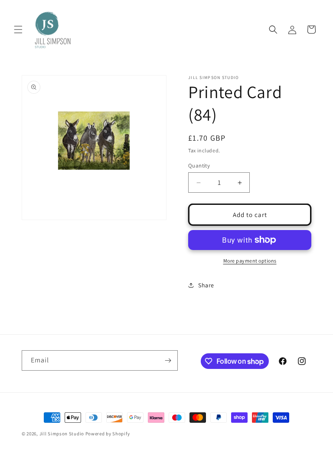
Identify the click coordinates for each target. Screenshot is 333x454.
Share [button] (206, 285)
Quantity (199, 165)
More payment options (250, 260)
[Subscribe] (167, 360)
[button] (18, 29)
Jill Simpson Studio (61, 434)
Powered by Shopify (107, 434)
